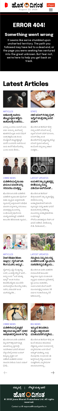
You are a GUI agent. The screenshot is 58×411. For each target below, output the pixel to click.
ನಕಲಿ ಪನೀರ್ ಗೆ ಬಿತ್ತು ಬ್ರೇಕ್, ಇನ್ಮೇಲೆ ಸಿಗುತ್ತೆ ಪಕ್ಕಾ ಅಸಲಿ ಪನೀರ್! (42, 119)
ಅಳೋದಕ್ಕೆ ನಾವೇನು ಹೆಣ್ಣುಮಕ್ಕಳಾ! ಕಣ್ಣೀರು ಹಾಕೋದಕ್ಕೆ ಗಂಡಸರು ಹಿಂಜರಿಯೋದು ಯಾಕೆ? (13, 119)
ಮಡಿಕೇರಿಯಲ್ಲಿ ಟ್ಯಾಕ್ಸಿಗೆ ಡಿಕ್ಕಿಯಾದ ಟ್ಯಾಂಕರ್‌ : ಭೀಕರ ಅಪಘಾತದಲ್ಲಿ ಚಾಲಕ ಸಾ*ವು (15, 331)
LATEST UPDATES (39, 178)
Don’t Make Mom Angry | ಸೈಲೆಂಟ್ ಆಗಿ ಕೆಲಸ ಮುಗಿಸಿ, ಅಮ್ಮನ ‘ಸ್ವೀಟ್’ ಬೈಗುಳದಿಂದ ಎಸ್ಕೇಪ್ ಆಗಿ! (13, 262)
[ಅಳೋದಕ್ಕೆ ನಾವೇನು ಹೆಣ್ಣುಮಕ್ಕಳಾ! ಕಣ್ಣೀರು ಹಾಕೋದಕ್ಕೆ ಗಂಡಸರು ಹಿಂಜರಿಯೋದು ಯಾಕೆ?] (15, 99)
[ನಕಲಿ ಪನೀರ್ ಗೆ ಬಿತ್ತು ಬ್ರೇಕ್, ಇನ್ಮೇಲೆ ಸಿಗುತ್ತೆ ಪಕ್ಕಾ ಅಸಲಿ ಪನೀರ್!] (43, 99)
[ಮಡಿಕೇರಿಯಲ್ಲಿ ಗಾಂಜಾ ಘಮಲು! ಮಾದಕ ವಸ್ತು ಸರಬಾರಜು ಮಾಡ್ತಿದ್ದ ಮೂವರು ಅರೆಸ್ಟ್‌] (15, 165)
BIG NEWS (35, 324)
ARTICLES (8, 111)
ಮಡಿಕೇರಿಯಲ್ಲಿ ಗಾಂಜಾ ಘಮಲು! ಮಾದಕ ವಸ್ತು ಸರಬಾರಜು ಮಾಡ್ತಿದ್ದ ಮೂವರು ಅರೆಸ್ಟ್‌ (13, 185)
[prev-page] (5, 372)
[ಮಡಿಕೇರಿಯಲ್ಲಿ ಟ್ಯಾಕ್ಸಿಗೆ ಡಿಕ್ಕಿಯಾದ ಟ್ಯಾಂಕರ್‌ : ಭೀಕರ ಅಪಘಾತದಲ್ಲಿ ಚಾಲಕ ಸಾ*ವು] (15, 311)
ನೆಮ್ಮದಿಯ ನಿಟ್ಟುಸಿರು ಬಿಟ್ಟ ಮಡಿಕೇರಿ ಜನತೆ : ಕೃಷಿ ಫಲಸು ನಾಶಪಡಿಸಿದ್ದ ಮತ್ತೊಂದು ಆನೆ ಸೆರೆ (43, 262)
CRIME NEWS (9, 178)
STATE (34, 111)
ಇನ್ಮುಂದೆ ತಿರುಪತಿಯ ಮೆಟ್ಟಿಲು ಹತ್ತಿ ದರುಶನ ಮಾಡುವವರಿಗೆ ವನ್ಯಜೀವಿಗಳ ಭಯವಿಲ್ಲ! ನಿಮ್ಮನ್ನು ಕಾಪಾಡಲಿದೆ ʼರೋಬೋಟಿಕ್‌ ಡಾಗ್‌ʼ (43, 331)
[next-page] (52, 372)
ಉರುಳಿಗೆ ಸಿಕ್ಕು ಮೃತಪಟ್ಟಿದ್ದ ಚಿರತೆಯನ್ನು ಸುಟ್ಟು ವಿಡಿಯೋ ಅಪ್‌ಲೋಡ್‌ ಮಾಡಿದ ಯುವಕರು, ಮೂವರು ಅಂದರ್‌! (42, 185)
